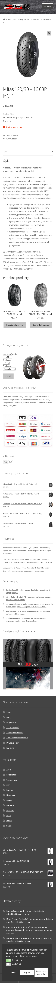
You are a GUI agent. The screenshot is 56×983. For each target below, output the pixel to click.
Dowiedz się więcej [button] (29, 956)
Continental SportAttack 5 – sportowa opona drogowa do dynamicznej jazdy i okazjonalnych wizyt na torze (29, 605)
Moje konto (11, 722)
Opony (27, 19)
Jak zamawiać (12, 727)
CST (8, 785)
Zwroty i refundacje (14, 732)
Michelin (10, 810)
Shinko (9, 825)
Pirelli (9, 820)
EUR (10, 462)
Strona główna (11, 19)
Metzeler (10, 805)
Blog (8, 717)
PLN (5, 462)
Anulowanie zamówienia (17, 737)
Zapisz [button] (27, 972)
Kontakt (10, 748)
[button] (49, 33)
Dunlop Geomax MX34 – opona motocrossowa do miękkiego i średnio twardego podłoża (25, 619)
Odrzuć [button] (13, 972)
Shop (21, 19)
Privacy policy (12, 742)
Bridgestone (11, 774)
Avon (8, 769)
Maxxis (9, 800)
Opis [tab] (5, 151)
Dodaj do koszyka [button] (14, 325)
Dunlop (9, 790)
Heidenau (10, 795)
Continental (11, 780)
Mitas (8, 815)
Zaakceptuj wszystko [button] (41, 972)
